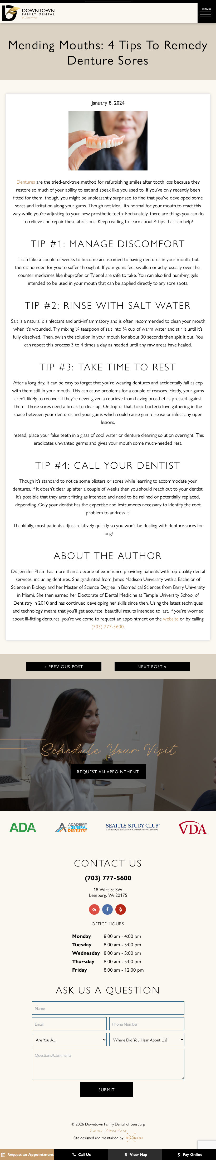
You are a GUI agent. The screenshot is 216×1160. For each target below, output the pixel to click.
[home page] (28, 13)
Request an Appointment (108, 772)
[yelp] (120, 909)
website (171, 618)
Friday (79, 970)
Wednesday (86, 953)
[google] (94, 909)
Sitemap (96, 1130)
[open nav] (206, 13)
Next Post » (152, 666)
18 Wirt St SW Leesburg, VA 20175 (108, 892)
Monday (81, 936)
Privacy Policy (116, 1130)
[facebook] (107, 909)
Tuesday (81, 945)
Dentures (26, 181)
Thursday (83, 961)
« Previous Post (64, 666)
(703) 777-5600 (107, 626)
